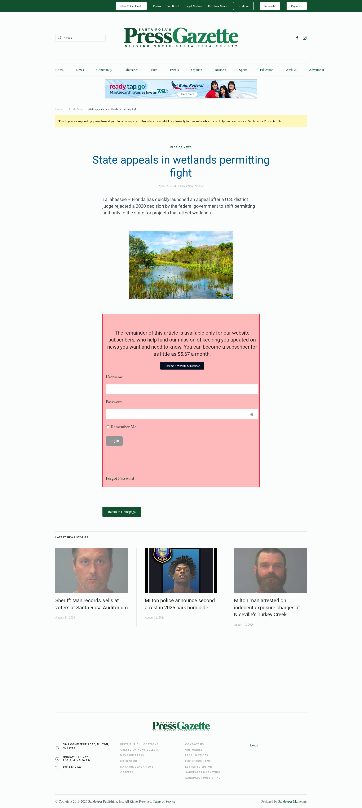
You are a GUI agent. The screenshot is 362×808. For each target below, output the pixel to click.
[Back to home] (181, 37)
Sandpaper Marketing (292, 801)
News (80, 69)
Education (266, 69)
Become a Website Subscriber (182, 366)
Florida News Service (191, 186)
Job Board (173, 6)
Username (114, 377)
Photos (157, 6)
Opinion (196, 69)
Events (174, 69)
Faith (154, 69)
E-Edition (243, 6)
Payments (296, 6)
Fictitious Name (217, 6)
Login (254, 745)
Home (59, 69)
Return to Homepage (122, 511)
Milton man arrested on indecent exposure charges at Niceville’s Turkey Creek (267, 607)
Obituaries (131, 69)
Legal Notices (193, 6)
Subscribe (270, 6)
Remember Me (123, 426)
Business (220, 69)
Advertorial (316, 69)
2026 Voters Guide (131, 6)
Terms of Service (164, 801)
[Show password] (252, 414)
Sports (243, 69)
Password (114, 402)
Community (104, 69)
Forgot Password (120, 478)
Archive (291, 69)
